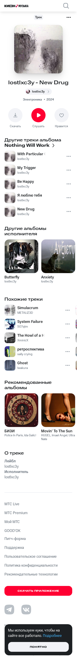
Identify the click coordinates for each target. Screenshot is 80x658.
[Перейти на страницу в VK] (26, 609)
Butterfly (11, 277)
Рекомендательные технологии (31, 574)
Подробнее (52, 635)
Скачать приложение (38, 591)
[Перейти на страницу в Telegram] (9, 609)
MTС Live (11, 504)
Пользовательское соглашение (30, 556)
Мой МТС (12, 522)
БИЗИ (9, 431)
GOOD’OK (12, 530)
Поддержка (14, 547)
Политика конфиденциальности (31, 565)
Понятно (38, 647)
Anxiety (47, 277)
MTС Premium (16, 513)
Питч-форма (15, 538)
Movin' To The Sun (56, 431)
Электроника (32, 99)
